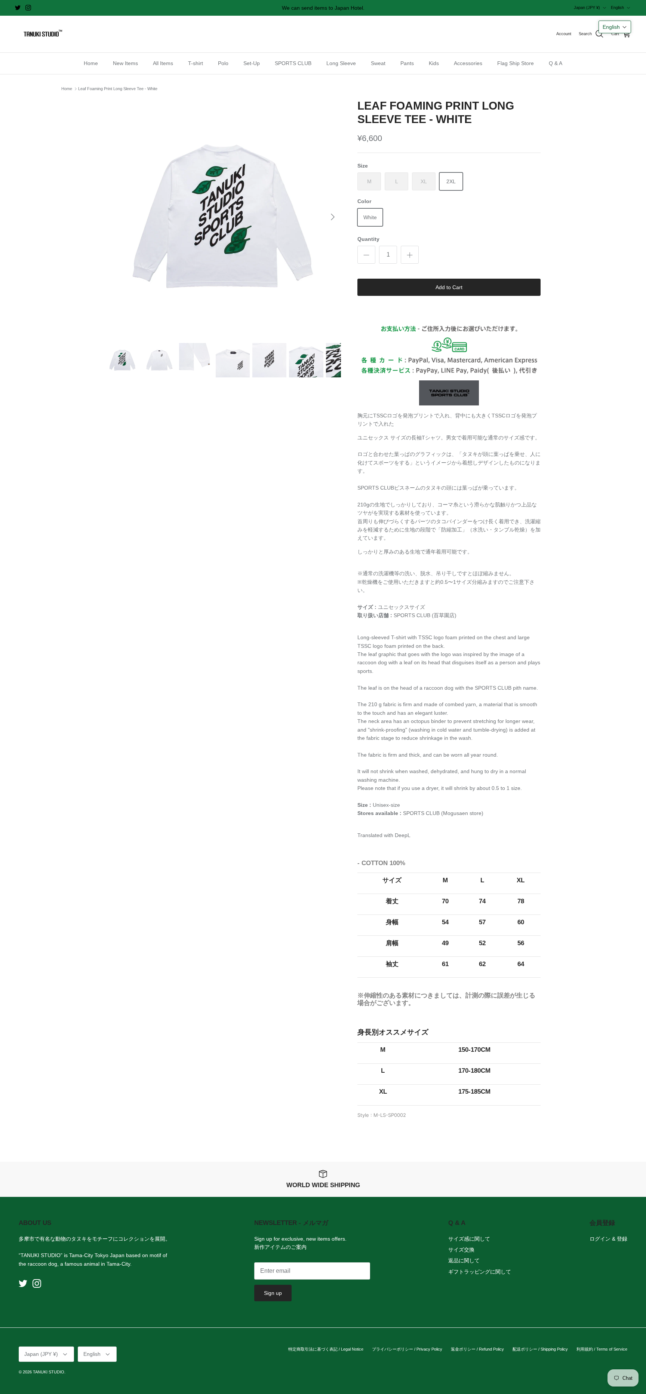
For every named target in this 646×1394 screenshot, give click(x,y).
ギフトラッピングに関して (479, 1272)
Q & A (555, 63)
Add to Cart (449, 287)
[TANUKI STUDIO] (41, 34)
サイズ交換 (461, 1250)
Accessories (468, 63)
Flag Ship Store (515, 63)
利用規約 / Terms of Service (601, 1349)
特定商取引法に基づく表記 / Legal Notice (325, 1349)
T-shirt (195, 63)
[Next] (332, 217)
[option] (223, 217)
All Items (163, 63)
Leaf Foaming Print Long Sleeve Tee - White (117, 88)
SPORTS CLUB (293, 63)
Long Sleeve (341, 63)
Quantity (368, 239)
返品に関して (464, 1260)
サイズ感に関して (469, 1239)
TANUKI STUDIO (48, 1372)
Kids (434, 63)
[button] (615, 27)
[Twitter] (18, 7)
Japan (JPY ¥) (587, 7)
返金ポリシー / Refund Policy (477, 1349)
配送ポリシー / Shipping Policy (540, 1349)
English (617, 7)
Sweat (378, 63)
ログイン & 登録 (608, 1239)
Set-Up (251, 63)
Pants (407, 63)
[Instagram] (28, 7)
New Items (125, 63)
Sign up (273, 1293)
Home (91, 63)
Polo (223, 63)
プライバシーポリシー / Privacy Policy (407, 1349)
